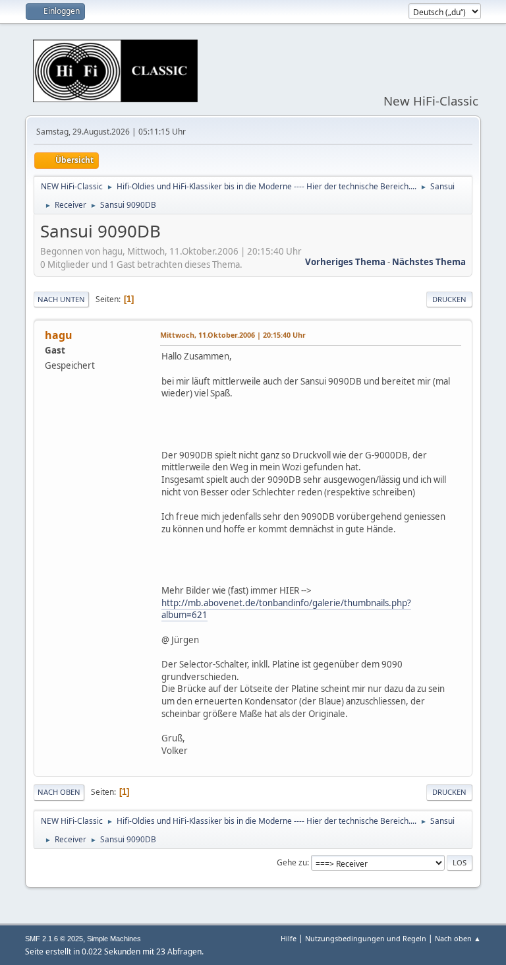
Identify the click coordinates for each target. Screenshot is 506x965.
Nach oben (59, 792)
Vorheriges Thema (345, 262)
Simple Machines (114, 939)
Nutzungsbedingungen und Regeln (365, 938)
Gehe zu (292, 862)
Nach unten (61, 299)
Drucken (449, 299)
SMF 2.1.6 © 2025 (54, 939)
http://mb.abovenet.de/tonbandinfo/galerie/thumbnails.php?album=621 (286, 609)
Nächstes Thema (429, 262)
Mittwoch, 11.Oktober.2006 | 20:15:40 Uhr (233, 335)
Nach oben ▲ (458, 938)
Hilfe (288, 938)
